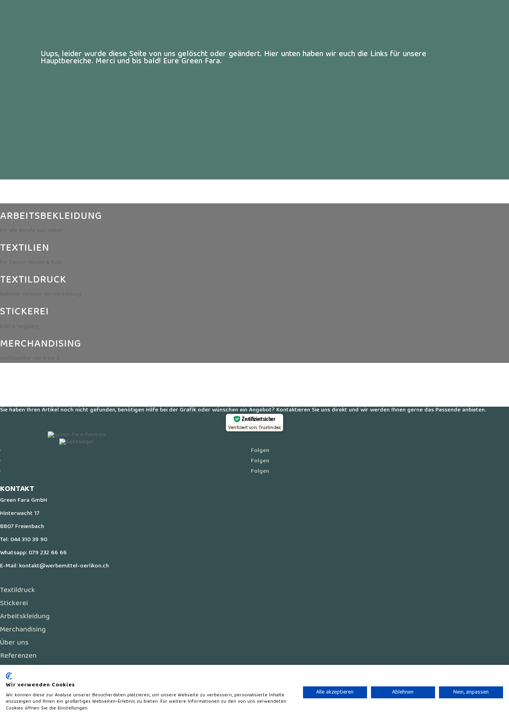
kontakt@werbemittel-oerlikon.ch (64, 566)
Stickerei (14, 604)
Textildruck (17, 591)
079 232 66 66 (48, 553)
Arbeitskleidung (25, 617)
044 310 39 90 (28, 540)
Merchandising (23, 630)
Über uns (14, 643)
